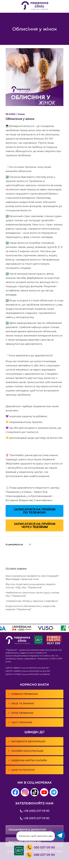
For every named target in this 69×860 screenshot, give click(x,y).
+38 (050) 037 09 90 (36, 810)
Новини (21, 114)
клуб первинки (21, 713)
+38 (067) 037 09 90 (36, 818)
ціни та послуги (22, 770)
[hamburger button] (8, 5)
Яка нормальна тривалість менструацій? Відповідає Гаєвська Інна (32, 577)
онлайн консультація (26, 751)
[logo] (18, 643)
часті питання (20, 722)
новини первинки (23, 694)
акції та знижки (21, 703)
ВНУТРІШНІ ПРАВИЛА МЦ (27, 842)
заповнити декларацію (27, 741)
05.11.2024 (10, 114)
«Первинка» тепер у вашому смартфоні (32, 600)
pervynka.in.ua (16, 544)
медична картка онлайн (28, 760)
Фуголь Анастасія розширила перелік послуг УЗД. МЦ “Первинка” (31, 586)
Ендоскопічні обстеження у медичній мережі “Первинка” (30, 608)
